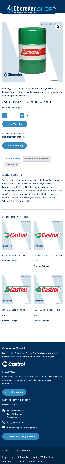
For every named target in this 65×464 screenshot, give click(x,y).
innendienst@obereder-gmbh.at (22, 427)
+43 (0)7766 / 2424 (16, 422)
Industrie (21, 137)
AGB (35, 457)
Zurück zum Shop (14, 145)
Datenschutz (24, 457)
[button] (58, 27)
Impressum (8, 457)
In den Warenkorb (14, 124)
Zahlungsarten (35, 461)
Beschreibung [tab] (13, 158)
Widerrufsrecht (48, 457)
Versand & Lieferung (13, 461)
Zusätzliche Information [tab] (36, 158)
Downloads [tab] (12, 164)
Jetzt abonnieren (14, 392)
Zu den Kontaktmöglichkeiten (20, 436)
